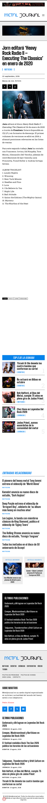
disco (11, 298)
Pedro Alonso (8, 702)
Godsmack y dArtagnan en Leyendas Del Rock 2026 (23, 724)
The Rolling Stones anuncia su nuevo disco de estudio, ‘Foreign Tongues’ (21, 534)
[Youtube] (23, 709)
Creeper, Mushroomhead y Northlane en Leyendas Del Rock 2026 (21, 613)
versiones (23, 298)
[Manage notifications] (4, 799)
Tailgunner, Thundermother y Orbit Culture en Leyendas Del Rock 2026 (23, 629)
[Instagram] (4, 709)
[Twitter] (17, 709)
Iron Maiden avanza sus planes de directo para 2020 (12, 580)
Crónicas (21, 415)
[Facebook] (4, 86)
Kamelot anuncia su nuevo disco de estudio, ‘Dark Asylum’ (20, 493)
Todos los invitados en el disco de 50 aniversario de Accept (21, 546)
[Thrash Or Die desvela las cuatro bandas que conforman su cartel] (8, 367)
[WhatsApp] (15, 86)
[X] (10, 86)
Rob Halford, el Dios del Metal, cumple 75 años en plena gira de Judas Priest (30, 395)
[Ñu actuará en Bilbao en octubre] (8, 382)
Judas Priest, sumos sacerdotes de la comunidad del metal (27, 425)
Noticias (21, 402)
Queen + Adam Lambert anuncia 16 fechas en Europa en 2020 (34, 573)
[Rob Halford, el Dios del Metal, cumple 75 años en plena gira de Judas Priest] (8, 397)
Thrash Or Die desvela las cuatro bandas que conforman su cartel (29, 366)
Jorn (16, 298)
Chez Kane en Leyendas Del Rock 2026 (30, 410)
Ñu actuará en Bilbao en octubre (29, 381)
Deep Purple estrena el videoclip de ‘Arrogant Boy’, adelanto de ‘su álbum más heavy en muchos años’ (21, 507)
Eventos (21, 372)
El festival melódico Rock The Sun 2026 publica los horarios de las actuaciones (21, 621)
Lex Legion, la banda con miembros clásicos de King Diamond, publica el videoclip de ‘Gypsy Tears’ (20, 521)
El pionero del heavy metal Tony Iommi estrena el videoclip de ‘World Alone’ (21, 482)
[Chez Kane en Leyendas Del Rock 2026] (8, 412)
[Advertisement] (23, 328)
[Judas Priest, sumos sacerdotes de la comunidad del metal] (8, 427)
